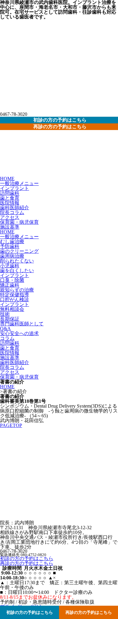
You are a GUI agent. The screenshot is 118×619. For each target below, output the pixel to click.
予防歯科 (9, 246)
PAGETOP (11, 425)
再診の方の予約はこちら (26, 563)
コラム (7, 338)
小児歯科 (9, 265)
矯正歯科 (9, 285)
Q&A (5, 328)
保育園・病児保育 (19, 222)
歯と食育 (9, 197)
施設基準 (9, 227)
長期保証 (9, 318)
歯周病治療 (12, 256)
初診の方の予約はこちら (26, 558)
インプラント (14, 188)
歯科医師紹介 (14, 207)
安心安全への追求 (19, 333)
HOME (7, 178)
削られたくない (17, 260)
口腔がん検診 (14, 299)
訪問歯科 (9, 193)
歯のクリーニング (19, 251)
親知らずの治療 (17, 289)
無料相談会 (12, 309)
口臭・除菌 (12, 280)
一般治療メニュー (19, 183)
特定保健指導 (14, 294)
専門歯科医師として (22, 323)
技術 (5, 314)
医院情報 (9, 202)
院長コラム (12, 212)
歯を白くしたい (17, 270)
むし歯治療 (12, 241)
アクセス (9, 217)
